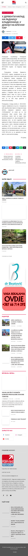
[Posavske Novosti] (14, 2)
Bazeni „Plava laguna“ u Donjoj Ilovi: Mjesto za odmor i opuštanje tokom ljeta (18, 533)
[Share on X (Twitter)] (12, 37)
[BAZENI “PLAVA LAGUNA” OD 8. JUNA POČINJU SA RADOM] (6, 523)
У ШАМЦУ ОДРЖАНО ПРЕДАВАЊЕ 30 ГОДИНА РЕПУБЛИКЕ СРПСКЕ (20, 160)
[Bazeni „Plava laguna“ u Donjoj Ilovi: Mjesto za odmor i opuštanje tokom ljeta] (6, 533)
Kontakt (14, 552)
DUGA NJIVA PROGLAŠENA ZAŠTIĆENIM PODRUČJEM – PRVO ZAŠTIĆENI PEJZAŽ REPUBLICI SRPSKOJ (12, 247)
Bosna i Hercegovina (17, 7)
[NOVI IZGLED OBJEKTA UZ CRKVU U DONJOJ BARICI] (6, 412)
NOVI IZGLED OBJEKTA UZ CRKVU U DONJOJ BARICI (18, 411)
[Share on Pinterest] (19, 37)
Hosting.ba (15, 549)
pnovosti (9, 31)
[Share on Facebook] (5, 37)
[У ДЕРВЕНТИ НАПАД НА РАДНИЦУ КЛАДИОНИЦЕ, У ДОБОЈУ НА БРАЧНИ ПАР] (14, 47)
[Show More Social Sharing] (24, 37)
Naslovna (10, 7)
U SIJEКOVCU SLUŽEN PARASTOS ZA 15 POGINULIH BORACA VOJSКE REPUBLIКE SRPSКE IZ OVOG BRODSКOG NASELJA (12, 222)
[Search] (25, 2)
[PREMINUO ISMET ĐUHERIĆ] (6, 421)
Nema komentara (7, 33)
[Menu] (3, 2)
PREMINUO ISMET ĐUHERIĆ (18, 419)
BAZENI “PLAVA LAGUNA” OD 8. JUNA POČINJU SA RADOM (18, 522)
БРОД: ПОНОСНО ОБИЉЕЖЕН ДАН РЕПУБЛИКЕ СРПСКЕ (7, 158)
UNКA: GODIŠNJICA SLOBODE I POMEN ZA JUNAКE (17, 322)
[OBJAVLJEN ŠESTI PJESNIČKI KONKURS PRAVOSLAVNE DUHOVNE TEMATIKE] (14, 383)
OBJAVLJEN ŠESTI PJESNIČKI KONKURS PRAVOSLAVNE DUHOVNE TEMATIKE (13, 394)
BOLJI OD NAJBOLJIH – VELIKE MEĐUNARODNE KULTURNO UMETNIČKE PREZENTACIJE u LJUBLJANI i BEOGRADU (17, 361)
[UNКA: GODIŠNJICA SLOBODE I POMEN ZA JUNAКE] (14, 189)
